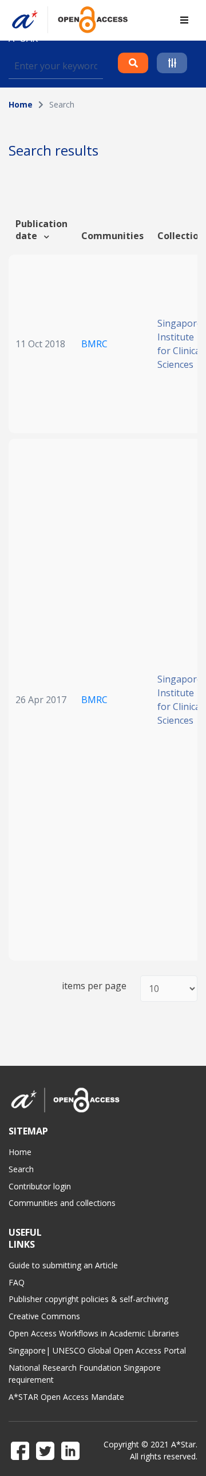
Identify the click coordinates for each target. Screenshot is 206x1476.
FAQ (17, 1282)
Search (21, 1169)
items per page (94, 986)
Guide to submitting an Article (63, 1265)
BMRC (94, 344)
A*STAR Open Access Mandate (66, 1396)
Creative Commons (44, 1316)
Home (21, 104)
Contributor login (40, 1186)
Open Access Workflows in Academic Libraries (94, 1333)
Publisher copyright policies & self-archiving (88, 1299)
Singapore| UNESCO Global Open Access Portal (97, 1350)
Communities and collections (62, 1202)
